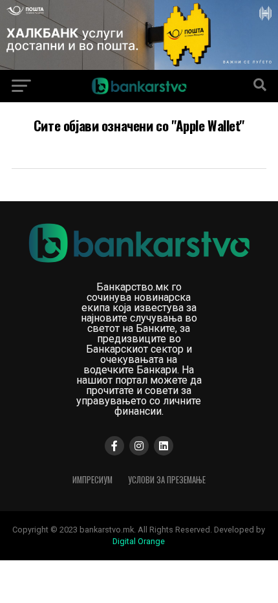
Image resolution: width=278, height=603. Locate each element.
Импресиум (92, 480)
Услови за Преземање (167, 480)
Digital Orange (138, 541)
